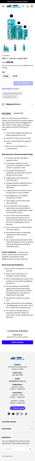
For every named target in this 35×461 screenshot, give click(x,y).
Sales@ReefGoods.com (17, 381)
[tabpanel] (17, 217)
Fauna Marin (6, 55)
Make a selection (23, 83)
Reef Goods (9, 456)
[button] (32, 6)
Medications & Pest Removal (12, 93)
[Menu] (3, 6)
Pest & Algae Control (9, 97)
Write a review (17, 342)
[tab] (6, 113)
